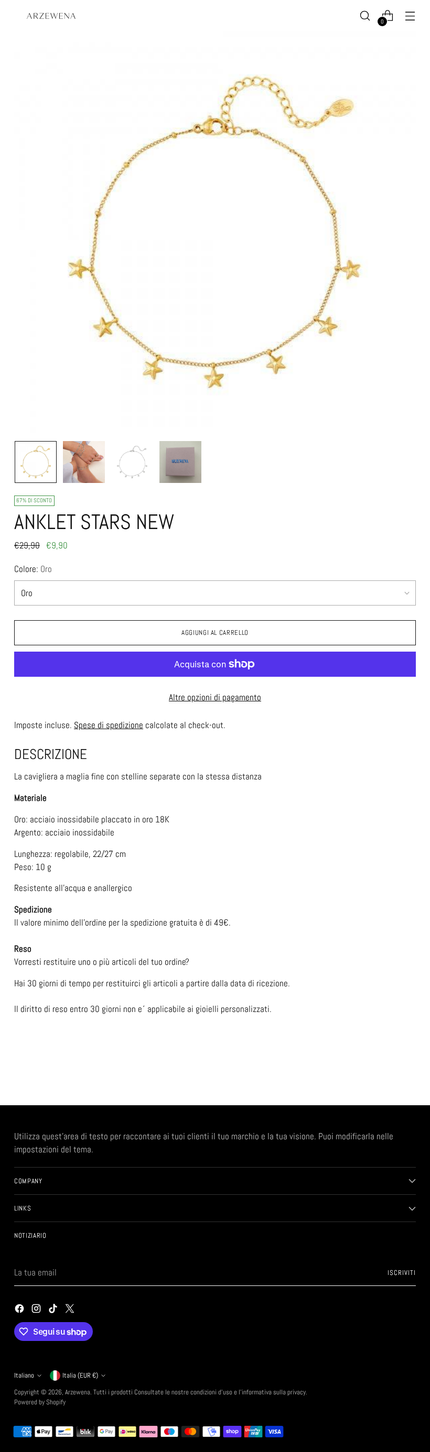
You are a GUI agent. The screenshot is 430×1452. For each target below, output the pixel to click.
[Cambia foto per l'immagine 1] (36, 462)
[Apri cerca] (365, 16)
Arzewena (77, 1392)
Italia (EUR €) (80, 1375)
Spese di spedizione (108, 725)
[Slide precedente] (383, 1070)
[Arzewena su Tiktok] (54, 1310)
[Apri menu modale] (410, 16)
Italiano (24, 1375)
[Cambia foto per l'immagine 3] (132, 462)
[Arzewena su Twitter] (70, 1310)
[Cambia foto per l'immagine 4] (180, 462)
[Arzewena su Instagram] (37, 1310)
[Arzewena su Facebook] (20, 1310)
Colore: (33, 569)
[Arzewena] (51, 16)
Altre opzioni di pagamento (215, 697)
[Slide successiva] (407, 1069)
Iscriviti (402, 1272)
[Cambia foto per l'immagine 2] (84, 462)
